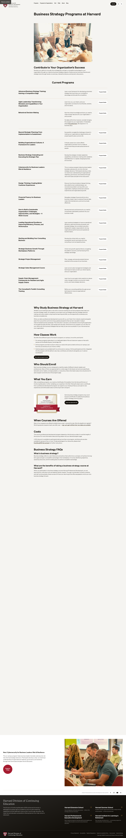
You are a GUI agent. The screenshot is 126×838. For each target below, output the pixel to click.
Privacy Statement (75, 833)
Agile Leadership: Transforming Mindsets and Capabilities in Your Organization (31, 104)
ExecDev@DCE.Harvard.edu (41, 443)
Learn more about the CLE (71, 402)
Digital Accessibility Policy (102, 833)
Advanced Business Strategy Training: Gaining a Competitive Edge (32, 92)
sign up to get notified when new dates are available (76, 425)
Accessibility (83, 833)
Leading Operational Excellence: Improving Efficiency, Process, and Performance (31, 224)
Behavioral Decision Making (29, 113)
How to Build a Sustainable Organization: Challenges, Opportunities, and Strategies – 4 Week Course (30, 213)
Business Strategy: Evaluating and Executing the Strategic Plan (31, 156)
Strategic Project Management (30, 259)
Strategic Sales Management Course (32, 268)
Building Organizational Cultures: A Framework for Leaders (31, 144)
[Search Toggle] (121, 4)
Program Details (102, 92)
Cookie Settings (119, 833)
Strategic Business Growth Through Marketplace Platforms (31, 250)
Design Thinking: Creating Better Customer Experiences (30, 184)
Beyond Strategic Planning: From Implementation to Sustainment (30, 133)
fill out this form (72, 123)
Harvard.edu (112, 833)
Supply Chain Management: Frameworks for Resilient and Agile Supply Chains (31, 280)
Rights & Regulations (91, 833)
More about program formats (41, 357)
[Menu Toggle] (118, 4)
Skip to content (5, 2)
